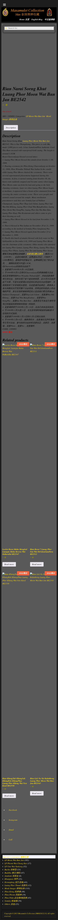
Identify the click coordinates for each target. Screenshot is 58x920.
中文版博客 (50, 19)
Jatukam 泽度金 (11, 875)
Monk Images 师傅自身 (15, 888)
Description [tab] (11, 127)
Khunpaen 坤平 (11, 879)
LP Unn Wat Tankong (14, 866)
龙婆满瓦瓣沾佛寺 (35, 253)
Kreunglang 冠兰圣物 (14, 882)
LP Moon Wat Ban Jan (35, 116)
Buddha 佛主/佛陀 (12, 872)
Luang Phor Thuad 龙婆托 (16, 885)
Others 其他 (10, 904)
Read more (9, 564)
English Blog (36, 19)
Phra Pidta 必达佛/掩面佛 (16, 897)
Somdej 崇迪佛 (11, 900)
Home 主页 (24, 19)
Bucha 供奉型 (11, 869)
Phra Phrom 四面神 (13, 894)
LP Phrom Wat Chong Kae (16, 863)
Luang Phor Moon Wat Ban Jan (36, 141)
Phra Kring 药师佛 (13, 891)
